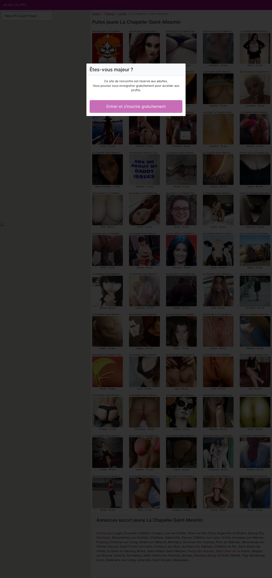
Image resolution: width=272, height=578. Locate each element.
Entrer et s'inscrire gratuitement (136, 106)
